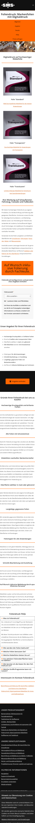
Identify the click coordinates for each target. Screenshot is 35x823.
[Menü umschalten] (33, 5)
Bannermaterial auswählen (9, 779)
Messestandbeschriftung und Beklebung (13, 758)
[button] (17, 618)
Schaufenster (16, 238)
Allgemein (17, 22)
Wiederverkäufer (6, 784)
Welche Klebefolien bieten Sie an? (16, 655)
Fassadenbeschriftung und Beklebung (12, 753)
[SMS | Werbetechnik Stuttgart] (8, 5)
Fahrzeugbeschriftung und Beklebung (12, 750)
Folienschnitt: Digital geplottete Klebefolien (14, 733)
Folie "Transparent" (17, 143)
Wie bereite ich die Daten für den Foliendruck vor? (17, 665)
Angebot (17, 26)
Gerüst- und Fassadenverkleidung (11, 761)
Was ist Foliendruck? (11, 618)
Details (17, 30)
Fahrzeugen (24, 238)
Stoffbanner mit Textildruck (9, 735)
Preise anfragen (17, 39)
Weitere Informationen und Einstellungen (16, 819)
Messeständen (16, 241)
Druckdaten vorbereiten (8, 782)
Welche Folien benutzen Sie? (14, 651)
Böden (7, 241)
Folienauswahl (9, 292)
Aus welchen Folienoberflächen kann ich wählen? (17, 659)
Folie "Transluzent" (17, 186)
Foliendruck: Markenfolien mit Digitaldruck (14, 730)
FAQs (17, 35)
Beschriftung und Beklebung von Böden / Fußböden (17, 756)
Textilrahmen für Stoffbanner (10, 719)
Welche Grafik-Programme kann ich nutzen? (16, 670)
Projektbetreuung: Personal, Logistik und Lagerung (16, 764)
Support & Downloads (8, 776)
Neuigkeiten (5, 774)
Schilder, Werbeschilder (8, 722)
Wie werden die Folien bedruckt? (16, 648)
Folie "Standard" (17, 99)
